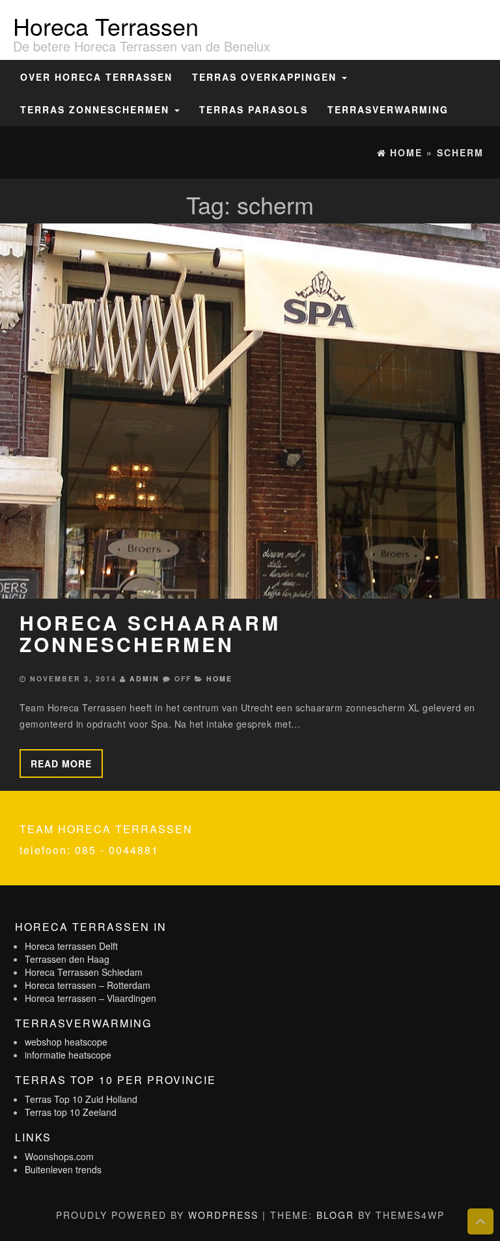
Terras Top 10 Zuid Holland (81, 1098)
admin (145, 678)
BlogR (335, 1214)
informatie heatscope (68, 1054)
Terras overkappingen (266, 76)
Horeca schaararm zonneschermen (150, 633)
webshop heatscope (66, 1041)
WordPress (223, 1214)
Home (219, 678)
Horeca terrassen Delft (71, 945)
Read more (61, 763)
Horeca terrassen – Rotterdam (87, 984)
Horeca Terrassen (106, 25)
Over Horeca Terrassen (96, 76)
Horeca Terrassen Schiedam (84, 971)
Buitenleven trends (63, 1169)
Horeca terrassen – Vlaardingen (90, 998)
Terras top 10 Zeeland (71, 1112)
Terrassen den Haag (67, 958)
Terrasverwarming (388, 109)
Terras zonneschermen (96, 109)
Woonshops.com (59, 1156)
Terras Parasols (253, 109)
